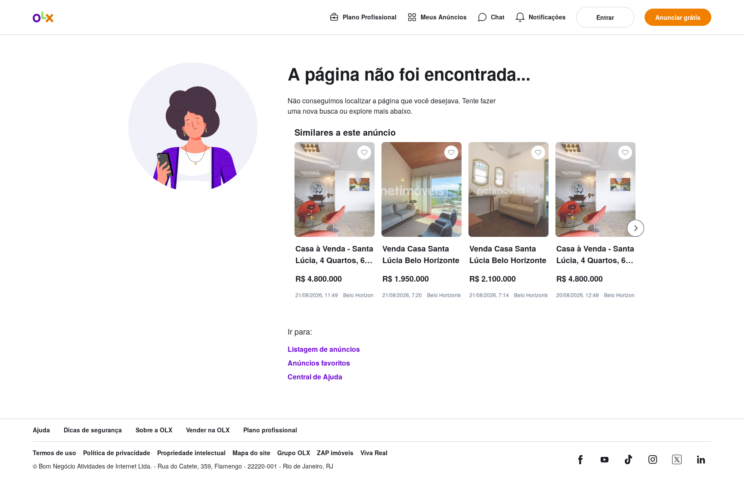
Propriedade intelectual (191, 453)
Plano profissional (270, 430)
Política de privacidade (116, 453)
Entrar (605, 17)
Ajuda (41, 430)
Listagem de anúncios (324, 349)
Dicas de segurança (93, 430)
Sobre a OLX (154, 430)
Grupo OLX (293, 453)
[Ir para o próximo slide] (635, 228)
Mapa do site (251, 453)
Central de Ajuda (315, 377)
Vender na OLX (207, 430)
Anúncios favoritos (319, 363)
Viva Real (374, 453)
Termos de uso (54, 453)
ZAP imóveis (335, 453)
